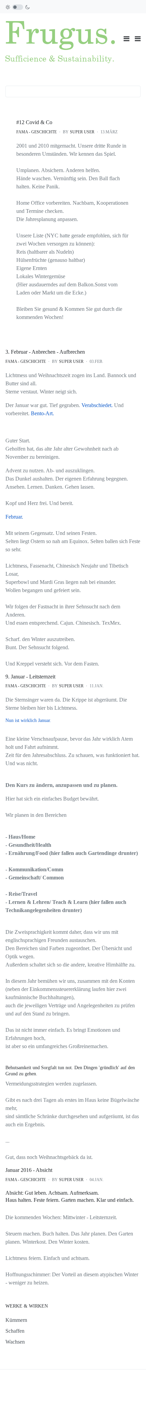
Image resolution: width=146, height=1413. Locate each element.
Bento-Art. (42, 413)
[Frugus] (61, 38)
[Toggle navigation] (126, 39)
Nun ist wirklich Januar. (28, 720)
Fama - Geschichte (36, 132)
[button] (138, 39)
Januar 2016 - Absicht (28, 1170)
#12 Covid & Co (34, 122)
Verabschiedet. (97, 405)
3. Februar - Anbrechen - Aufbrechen (45, 352)
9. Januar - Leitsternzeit (30, 676)
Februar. (14, 517)
